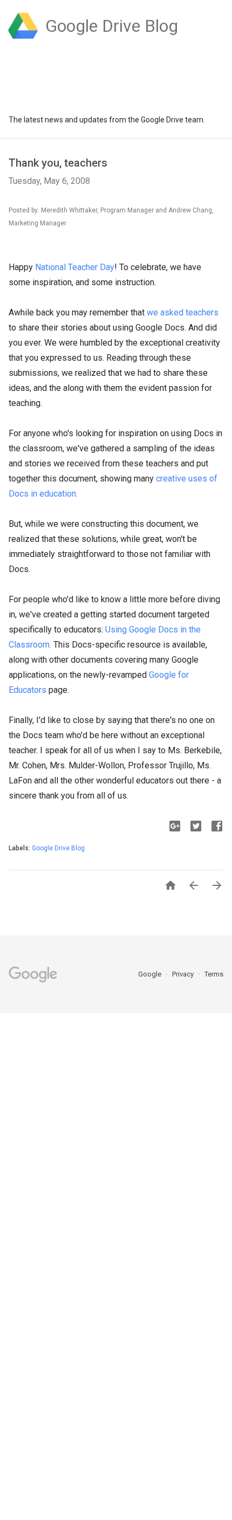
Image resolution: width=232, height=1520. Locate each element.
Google (150, 974)
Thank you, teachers (58, 162)
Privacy (183, 974)
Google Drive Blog (58, 848)
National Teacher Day (74, 267)
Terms (213, 974)
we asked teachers (183, 312)
